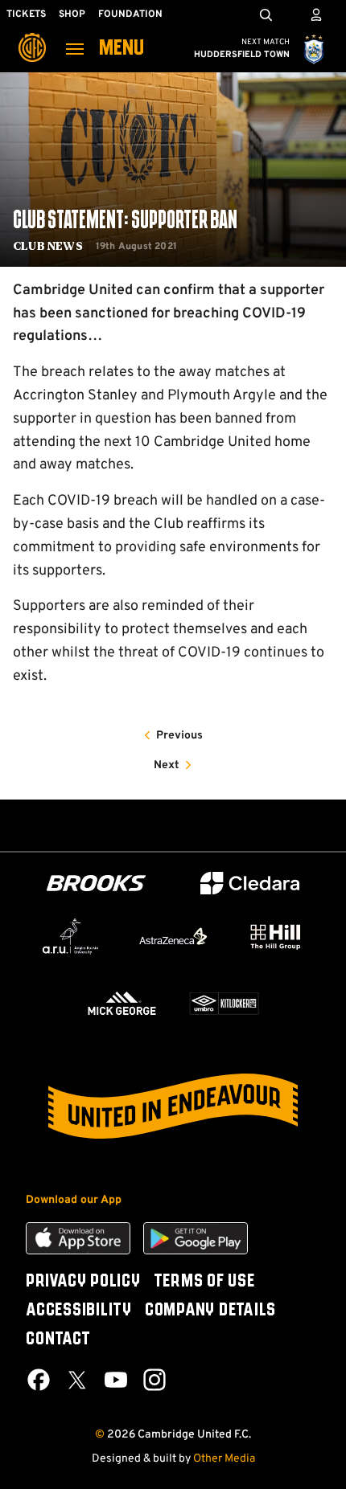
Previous (179, 735)
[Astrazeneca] (172, 936)
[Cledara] (250, 883)
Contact (58, 1340)
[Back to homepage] (32, 36)
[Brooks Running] (96, 883)
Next (166, 765)
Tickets (26, 14)
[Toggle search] (265, 14)
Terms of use (204, 1282)
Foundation (130, 14)
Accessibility (79, 1311)
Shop (72, 14)
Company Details (210, 1311)
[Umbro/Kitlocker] (224, 1003)
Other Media (224, 1459)
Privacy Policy (83, 1282)
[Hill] (275, 936)
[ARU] (70, 936)
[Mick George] (122, 1003)
